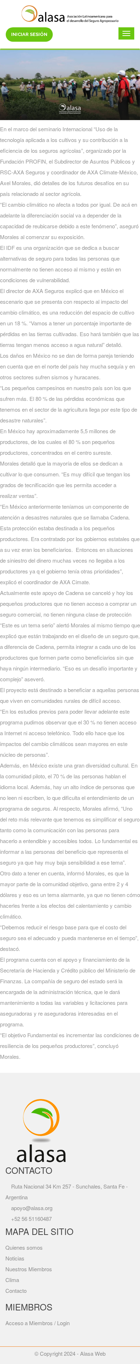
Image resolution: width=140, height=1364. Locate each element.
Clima (12, 1279)
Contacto (16, 1290)
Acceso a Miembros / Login (37, 1323)
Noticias (14, 1258)
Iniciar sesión (29, 34)
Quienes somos (24, 1247)
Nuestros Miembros (28, 1269)
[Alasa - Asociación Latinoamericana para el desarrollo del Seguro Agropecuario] (70, 13)
